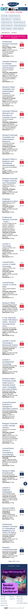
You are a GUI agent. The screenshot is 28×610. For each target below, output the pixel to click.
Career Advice (4, 601)
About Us (12, 596)
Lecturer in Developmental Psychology (8, 362)
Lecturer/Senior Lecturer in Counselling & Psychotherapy (8, 451)
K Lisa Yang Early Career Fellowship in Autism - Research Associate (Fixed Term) (10, 322)
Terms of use (20, 596)
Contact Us (12, 598)
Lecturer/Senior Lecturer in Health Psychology (9, 264)
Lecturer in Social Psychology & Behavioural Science (10, 343)
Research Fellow (8, 303)
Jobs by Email (4, 603)
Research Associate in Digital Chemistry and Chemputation (9, 181)
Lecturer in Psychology (6, 245)
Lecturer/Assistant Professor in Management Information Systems (10, 405)
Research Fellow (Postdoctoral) (8, 472)
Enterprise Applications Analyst (10, 200)
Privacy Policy (20, 598)
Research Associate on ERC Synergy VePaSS (9, 425)
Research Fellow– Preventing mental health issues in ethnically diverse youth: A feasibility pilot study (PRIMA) (9, 384)
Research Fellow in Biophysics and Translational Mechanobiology (9, 162)
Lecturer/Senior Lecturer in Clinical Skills (9, 285)
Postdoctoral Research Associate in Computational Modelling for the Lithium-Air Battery (9, 528)
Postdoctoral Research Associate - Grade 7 (9, 219)
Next (18, 561)
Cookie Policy (20, 601)
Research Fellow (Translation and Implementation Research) (8, 90)
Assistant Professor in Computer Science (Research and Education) (9, 65)
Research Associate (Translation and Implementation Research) (9, 138)
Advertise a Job (4, 605)
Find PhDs (3, 598)
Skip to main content (6, 1)
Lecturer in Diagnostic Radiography (7, 490)
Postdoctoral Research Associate (9, 43)
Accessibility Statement (22, 603)
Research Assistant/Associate (9, 548)
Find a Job (3, 596)
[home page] (13, 6)
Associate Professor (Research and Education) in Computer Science (9, 114)
